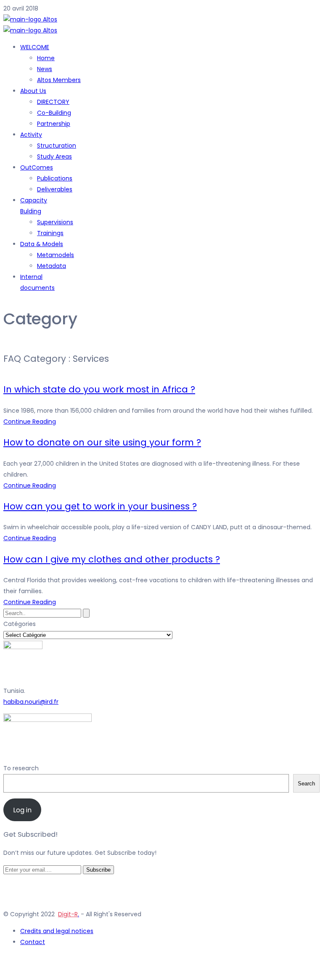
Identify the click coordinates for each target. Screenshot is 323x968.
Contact (32, 942)
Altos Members (59, 80)
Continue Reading (29, 421)
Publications (54, 178)
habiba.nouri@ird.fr (30, 701)
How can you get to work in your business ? (100, 506)
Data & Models (41, 244)
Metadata (51, 266)
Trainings (50, 233)
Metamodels (55, 255)
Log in (22, 810)
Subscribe (98, 870)
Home (46, 58)
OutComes (36, 167)
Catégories (19, 624)
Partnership (53, 123)
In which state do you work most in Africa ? (99, 389)
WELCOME (34, 47)
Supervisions (55, 222)
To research (21, 768)
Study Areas (54, 156)
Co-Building (54, 113)
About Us (33, 91)
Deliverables (54, 189)
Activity (31, 134)
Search (306, 783)
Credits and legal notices (56, 931)
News (44, 69)
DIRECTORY (53, 102)
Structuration (56, 145)
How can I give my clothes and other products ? (111, 559)
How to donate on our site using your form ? (102, 442)
